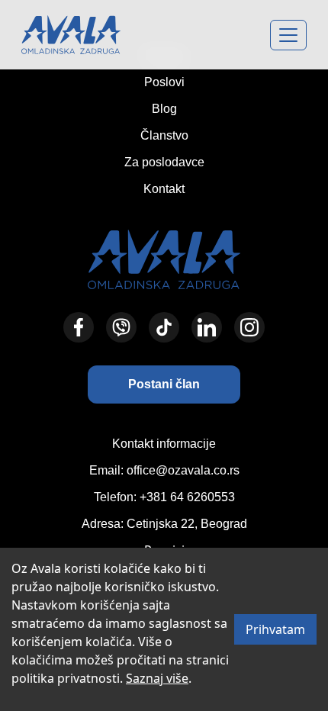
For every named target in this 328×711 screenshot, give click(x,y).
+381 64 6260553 (187, 497)
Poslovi (164, 82)
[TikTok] (164, 327)
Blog (164, 108)
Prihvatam (275, 629)
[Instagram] (249, 327)
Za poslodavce (164, 162)
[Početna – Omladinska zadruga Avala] (71, 34)
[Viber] (121, 327)
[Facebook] (78, 327)
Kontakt (164, 188)
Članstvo (164, 135)
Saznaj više (157, 678)
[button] (164, 384)
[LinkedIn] (206, 327)
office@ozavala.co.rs (183, 470)
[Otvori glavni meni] (288, 35)
